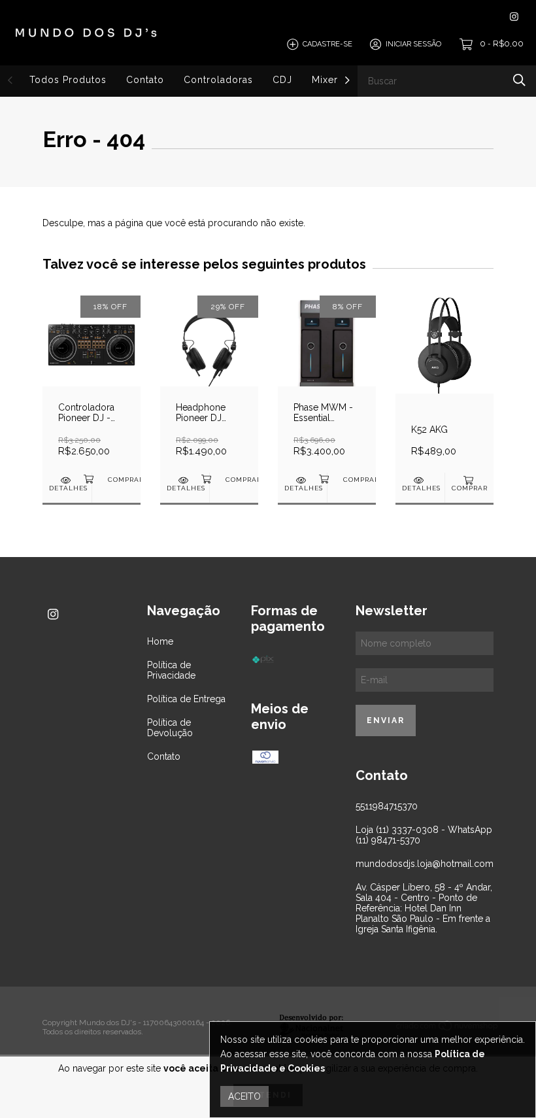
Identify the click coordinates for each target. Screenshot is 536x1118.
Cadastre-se (327, 44)
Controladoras (218, 80)
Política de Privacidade (171, 670)
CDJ (282, 80)
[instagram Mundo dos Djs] (514, 17)
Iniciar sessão (413, 44)
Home (160, 641)
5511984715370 (387, 806)
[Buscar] (519, 80)
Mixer (325, 80)
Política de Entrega (186, 699)
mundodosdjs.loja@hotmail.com (425, 863)
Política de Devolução (170, 727)
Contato (145, 80)
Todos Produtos (68, 80)
